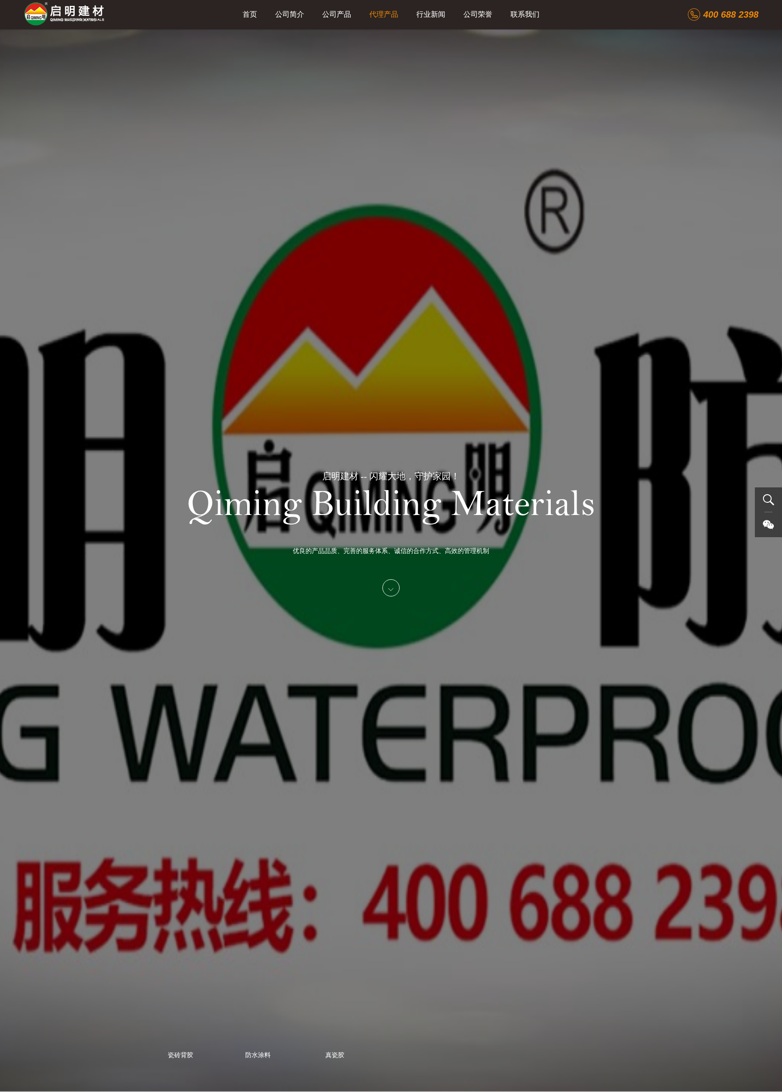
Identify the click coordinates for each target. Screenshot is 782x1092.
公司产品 (336, 14)
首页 (250, 14)
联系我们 (524, 14)
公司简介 (289, 14)
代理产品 (383, 14)
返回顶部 (768, 548)
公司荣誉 (477, 14)
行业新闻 (430, 14)
